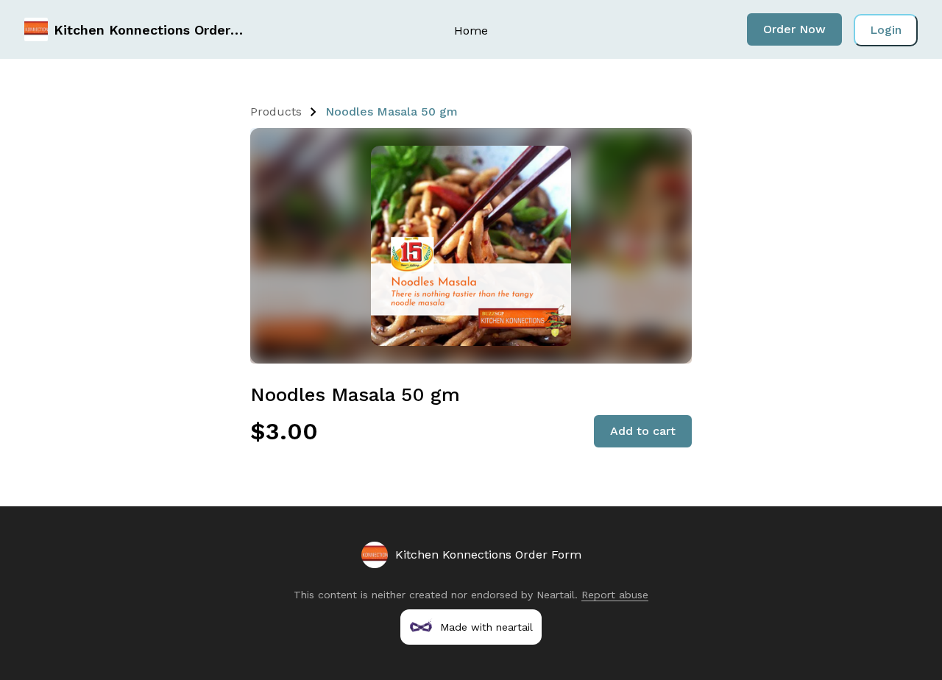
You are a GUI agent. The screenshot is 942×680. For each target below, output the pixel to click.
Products (276, 111)
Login (886, 30)
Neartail (555, 595)
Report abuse (614, 595)
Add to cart (643, 431)
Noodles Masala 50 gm (391, 111)
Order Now (794, 29)
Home (471, 31)
